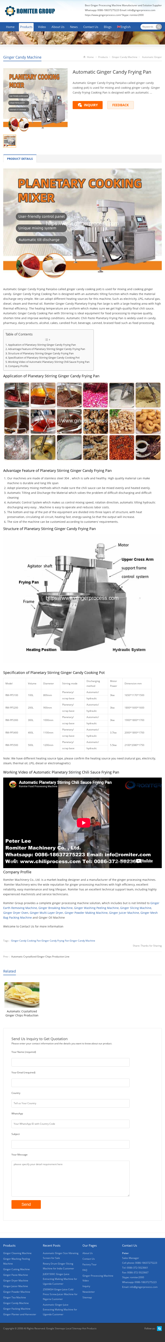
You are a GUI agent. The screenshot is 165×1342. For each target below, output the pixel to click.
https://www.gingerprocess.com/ (103, 15)
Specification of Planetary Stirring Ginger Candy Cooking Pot (44, 357)
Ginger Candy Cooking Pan (26, 940)
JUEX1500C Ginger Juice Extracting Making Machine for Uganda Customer (60, 1278)
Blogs (107, 27)
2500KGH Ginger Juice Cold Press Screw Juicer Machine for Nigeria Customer (60, 1294)
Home (10, 27)
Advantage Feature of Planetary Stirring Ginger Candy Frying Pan (46, 349)
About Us (58, 27)
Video (42, 27)
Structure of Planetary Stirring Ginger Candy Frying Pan (41, 353)
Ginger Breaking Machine (55, 908)
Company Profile (18, 366)
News (74, 27)
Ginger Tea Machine (14, 1297)
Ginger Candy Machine (22, 57)
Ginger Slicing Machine (135, 908)
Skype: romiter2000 (133, 15)
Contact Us (90, 27)
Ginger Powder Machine (16, 1292)
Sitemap (87, 1297)
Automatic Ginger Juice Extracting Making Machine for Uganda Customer (60, 1309)
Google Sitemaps (55, 1328)
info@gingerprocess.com (141, 10)
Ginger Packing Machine (16, 1308)
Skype (159, 1328)
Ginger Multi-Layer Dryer (46, 913)
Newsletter (88, 1292)
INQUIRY (91, 105)
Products (26, 27)
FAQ (84, 1270)
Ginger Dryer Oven (15, 913)
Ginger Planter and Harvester (19, 1314)
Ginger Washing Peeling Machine (96, 908)
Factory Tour (89, 1264)
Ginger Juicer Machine (124, 913)
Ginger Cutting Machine (16, 1269)
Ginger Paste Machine (15, 1275)
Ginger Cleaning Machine (17, 1253)
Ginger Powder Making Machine (86, 913)
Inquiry (86, 1286)
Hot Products (89, 1328)
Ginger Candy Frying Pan (55, 940)
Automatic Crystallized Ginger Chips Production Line (40, 956)
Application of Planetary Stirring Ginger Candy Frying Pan (42, 345)
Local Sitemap (73, 1328)
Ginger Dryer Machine (15, 1280)
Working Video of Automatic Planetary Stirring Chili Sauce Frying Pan (49, 362)
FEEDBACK (120, 105)
